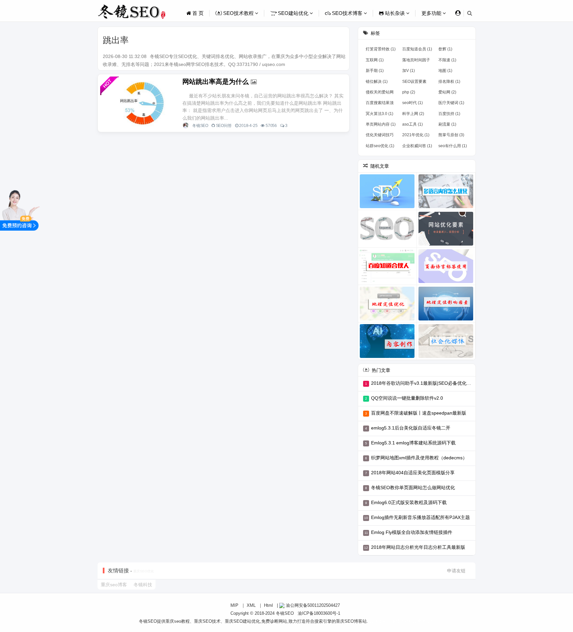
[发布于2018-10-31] (446, 266)
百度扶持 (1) (449, 113)
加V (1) (408, 70)
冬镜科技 (143, 584)
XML (251, 605)
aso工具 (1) (412, 124)
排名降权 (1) (449, 81)
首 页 (197, 13)
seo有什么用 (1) (452, 146)
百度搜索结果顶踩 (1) (380, 104)
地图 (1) (445, 70)
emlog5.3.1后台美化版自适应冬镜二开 (410, 428)
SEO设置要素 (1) (414, 82)
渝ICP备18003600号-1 (319, 613)
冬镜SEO (200, 125)
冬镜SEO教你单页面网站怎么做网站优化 (413, 487)
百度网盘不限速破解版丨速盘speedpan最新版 (418, 413)
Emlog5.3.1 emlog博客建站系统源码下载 (413, 442)
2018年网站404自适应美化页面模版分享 (413, 472)
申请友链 (456, 570)
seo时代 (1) (412, 102)
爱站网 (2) (447, 92)
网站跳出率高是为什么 (215, 81)
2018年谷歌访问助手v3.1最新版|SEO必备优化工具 (423, 383)
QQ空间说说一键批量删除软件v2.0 (407, 398)
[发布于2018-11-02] (446, 303)
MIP (234, 605)
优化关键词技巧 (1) (380, 136)
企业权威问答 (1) (417, 146)
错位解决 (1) (377, 81)
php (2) (408, 92)
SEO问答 (224, 125)
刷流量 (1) (447, 124)
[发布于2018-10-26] (387, 191)
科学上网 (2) (413, 113)
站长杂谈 (395, 13)
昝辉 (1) (445, 49)
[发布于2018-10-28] (387, 229)
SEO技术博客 (347, 13)
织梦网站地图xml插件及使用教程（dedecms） (419, 457)
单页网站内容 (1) (381, 124)
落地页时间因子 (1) (416, 61)
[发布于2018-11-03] (387, 341)
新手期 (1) (375, 70)
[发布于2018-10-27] (446, 191)
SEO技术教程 (238, 13)
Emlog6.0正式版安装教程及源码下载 (409, 502)
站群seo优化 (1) (380, 146)
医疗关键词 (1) (451, 102)
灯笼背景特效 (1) (381, 49)
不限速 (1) (447, 60)
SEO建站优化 (293, 13)
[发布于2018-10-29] (446, 229)
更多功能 (432, 13)
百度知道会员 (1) (417, 49)
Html (268, 605)
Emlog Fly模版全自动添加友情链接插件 (411, 532)
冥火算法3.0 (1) (379, 113)
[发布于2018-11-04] (446, 341)
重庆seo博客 (114, 584)
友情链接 (118, 570)
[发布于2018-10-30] (387, 266)
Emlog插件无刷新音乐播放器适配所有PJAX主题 (420, 517)
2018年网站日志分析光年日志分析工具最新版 (418, 547)
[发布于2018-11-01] (387, 303)
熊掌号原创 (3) (451, 135)
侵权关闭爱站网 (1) (380, 93)
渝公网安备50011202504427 (312, 605)
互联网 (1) (375, 60)
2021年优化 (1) (415, 135)
